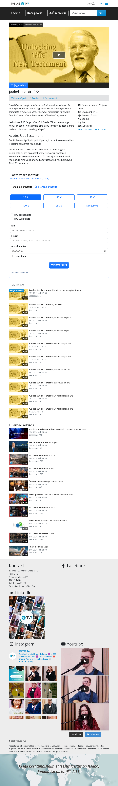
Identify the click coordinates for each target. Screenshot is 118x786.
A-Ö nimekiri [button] (57, 13)
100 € (25, 205)
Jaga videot (20, 85)
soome (88, 129)
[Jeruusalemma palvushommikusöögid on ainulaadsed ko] (33, 706)
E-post (14, 235)
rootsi (96, 129)
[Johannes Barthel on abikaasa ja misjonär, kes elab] (49, 706)
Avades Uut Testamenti (44, 98)
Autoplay (18, 284)
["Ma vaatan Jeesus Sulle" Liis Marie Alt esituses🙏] (33, 673)
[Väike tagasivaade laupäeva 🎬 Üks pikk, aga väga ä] (49, 690)
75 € (92, 197)
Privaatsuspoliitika (19, 272)
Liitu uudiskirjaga (22, 218)
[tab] (22, 187)
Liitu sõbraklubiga (22, 214)
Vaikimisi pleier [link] (16, 24)
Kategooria (35, 13)
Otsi (101, 13)
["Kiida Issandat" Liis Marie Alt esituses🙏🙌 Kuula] (49, 673)
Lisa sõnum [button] (20, 256)
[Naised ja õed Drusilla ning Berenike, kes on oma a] (16, 706)
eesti (80, 129)
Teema (16, 13)
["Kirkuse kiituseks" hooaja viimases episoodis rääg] (33, 690)
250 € (59, 205)
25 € (25, 197)
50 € (59, 197)
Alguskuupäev (18, 246)
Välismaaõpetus (19, 98)
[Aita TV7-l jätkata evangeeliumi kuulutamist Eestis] (16, 673)
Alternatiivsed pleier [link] (33, 24)
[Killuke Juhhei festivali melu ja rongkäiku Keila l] (16, 690)
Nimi (13, 225)
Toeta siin (59, 265)
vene (103, 129)
